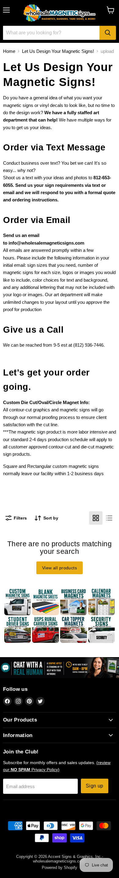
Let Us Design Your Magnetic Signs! (58, 51)
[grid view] (96, 518)
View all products (59, 567)
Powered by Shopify (59, 867)
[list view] (109, 518)
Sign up (94, 785)
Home (9, 51)
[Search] (107, 33)
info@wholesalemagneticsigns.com (46, 242)
